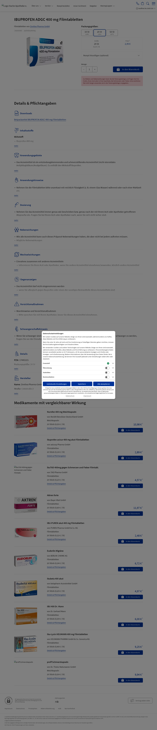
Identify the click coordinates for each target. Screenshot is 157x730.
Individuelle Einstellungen (57, 384)
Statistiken (46, 372)
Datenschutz (70, 396)
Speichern (82, 384)
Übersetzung (47, 368)
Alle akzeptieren (103, 384)
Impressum (87, 396)
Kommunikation (48, 377)
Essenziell (46, 363)
